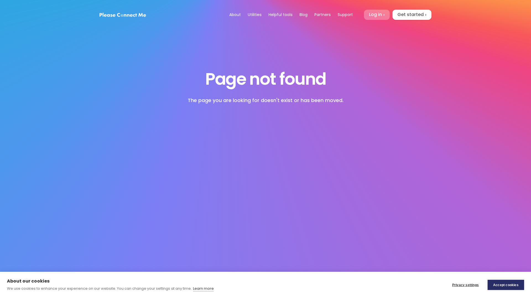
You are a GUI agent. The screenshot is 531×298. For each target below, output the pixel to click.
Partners (322, 14)
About (235, 14)
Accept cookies (506, 285)
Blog (304, 14)
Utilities (255, 14)
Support (345, 14)
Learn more (203, 288)
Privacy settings (465, 285)
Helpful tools (281, 14)
